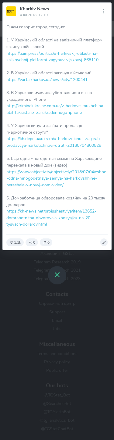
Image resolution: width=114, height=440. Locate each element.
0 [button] (34, 242)
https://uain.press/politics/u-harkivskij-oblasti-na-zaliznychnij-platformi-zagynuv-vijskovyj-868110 (52, 56)
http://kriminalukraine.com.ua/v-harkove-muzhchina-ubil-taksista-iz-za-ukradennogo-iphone (55, 109)
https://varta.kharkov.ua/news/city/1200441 (47, 79)
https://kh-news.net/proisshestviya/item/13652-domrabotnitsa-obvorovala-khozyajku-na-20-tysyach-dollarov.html (51, 217)
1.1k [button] (17, 242)
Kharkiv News (34, 9)
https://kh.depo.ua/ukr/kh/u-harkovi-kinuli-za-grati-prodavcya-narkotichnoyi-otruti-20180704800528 (54, 142)
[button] (104, 242)
